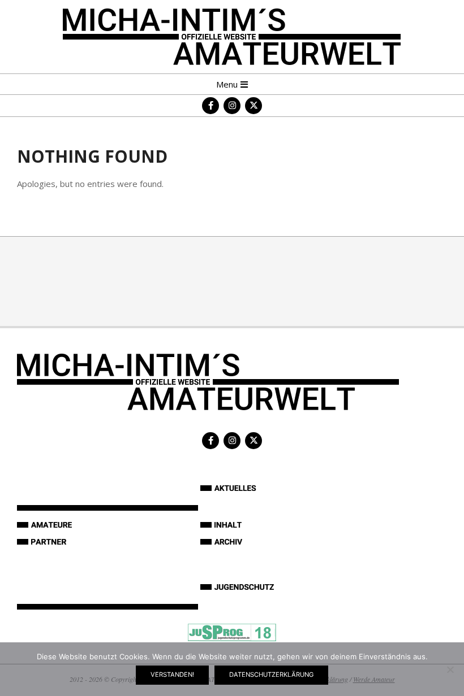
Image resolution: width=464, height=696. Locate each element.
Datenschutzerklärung (271, 674)
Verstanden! (172, 674)
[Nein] (450, 669)
